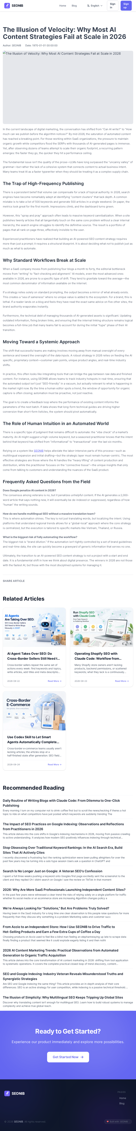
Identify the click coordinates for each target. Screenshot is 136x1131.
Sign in (112, 5)
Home (62, 5)
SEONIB (39, 450)
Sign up (126, 5)
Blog (74, 5)
